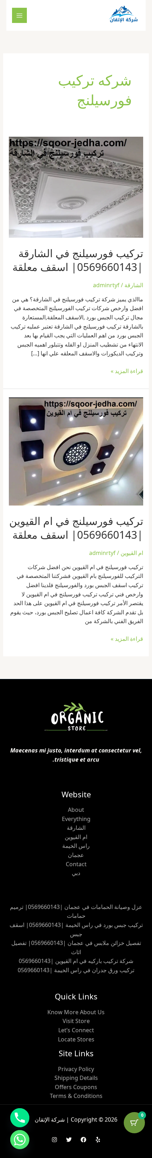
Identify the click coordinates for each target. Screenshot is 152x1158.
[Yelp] (98, 1139)
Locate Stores (76, 1039)
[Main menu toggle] (19, 15)
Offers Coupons (76, 1087)
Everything (76, 819)
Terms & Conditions (76, 1096)
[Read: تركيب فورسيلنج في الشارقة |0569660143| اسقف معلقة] (76, 186)
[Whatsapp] (19, 1139)
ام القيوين (132, 553)
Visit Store (76, 1021)
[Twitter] (69, 1139)
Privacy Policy (76, 1069)
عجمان (76, 855)
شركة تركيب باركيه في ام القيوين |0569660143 (76, 961)
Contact (76, 864)
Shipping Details (76, 1078)
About (76, 810)
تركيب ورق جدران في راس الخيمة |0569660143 (76, 970)
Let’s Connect (76, 1030)
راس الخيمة (76, 846)
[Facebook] (83, 1139)
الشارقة (133, 285)
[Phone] (19, 1117)
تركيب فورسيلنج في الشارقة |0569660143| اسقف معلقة (77, 260)
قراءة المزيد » (127, 371)
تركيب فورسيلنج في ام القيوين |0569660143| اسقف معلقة (76, 528)
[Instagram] (54, 1139)
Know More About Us (76, 1012)
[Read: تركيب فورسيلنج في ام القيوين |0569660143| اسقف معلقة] (76, 451)
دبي (76, 873)
